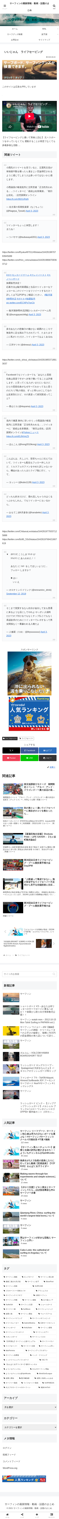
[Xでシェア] (9, 1006)
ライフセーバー (11, 738)
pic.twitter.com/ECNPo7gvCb (20, 303)
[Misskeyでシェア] (49, 1006)
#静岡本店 (11, 299)
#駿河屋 (48, 295)
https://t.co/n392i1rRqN (17, 199)
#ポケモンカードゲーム (18, 275)
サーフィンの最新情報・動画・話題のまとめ (29, 6)
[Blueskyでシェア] (36, 1006)
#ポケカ (21, 299)
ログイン (7, 1448)
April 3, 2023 (32, 211)
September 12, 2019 (16, 594)
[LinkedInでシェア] (29, 1021)
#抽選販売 (30, 299)
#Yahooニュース (30, 432)
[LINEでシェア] (49, 1013)
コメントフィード (11, 1461)
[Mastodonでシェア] (23, 1006)
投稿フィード (9, 1454)
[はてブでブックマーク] (23, 1013)
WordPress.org (10, 1468)
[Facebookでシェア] (9, 1013)
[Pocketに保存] (36, 1013)
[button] (48, 758)
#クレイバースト (38, 275)
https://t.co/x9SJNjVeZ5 (17, 436)
